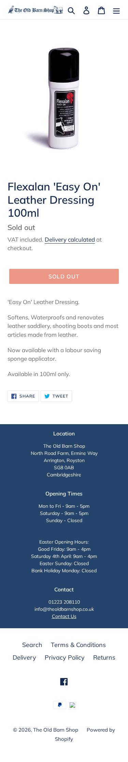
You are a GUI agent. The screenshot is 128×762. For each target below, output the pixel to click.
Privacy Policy (65, 657)
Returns (104, 657)
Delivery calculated (70, 239)
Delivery (24, 657)
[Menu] (116, 10)
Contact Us (64, 616)
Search (32, 645)
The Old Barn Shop (55, 730)
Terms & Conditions (78, 645)
